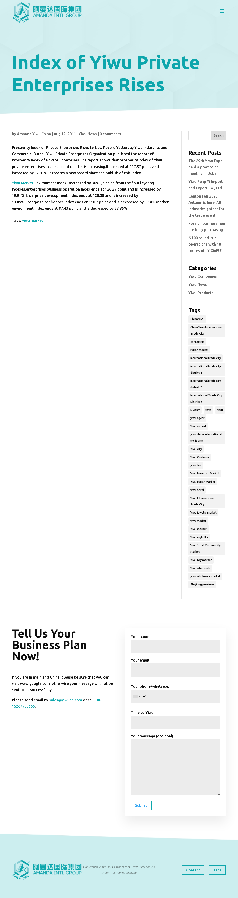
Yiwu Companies (202, 276)
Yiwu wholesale (200, 568)
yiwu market (32, 220)
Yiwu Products (200, 293)
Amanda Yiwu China (34, 134)
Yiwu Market (22, 183)
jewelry (195, 409)
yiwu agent (197, 418)
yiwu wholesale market (205, 576)
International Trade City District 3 (206, 398)
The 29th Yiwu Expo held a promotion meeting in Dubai (205, 167)
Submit (141, 805)
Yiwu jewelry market (203, 512)
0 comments (110, 134)
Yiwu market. (198, 529)
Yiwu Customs (199, 457)
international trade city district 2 (205, 384)
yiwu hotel (197, 489)
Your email (140, 660)
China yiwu (197, 318)
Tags (217, 870)
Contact (193, 870)
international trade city (205, 358)
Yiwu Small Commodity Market (205, 548)
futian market (199, 349)
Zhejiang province (202, 584)
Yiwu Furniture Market (204, 473)
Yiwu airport (198, 426)
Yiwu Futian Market (202, 481)
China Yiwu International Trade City (206, 330)
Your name (140, 637)
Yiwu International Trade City (202, 501)
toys (208, 409)
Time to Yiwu (142, 712)
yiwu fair (196, 465)
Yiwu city (196, 449)
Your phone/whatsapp (150, 686)
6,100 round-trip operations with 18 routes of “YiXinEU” (205, 244)
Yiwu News (88, 134)
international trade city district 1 (205, 369)
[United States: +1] (136, 696)
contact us (197, 341)
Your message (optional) (152, 736)
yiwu (220, 409)
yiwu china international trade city (206, 437)
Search (219, 135)
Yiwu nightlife (199, 537)
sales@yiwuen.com (65, 700)
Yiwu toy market (201, 560)
